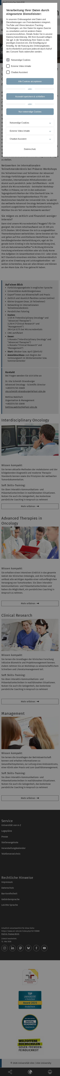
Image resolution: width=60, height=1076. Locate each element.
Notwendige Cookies (20, 60)
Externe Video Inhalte (21, 66)
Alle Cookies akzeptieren (30, 81)
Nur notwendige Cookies (30, 111)
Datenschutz (30, 149)
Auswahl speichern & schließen (30, 96)
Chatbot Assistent (19, 72)
